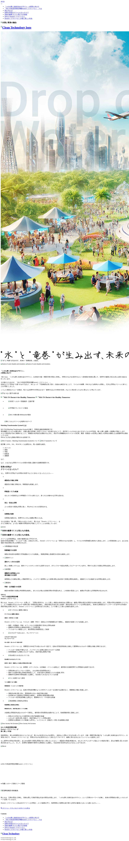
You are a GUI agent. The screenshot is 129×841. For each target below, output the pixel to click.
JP (1, 1)
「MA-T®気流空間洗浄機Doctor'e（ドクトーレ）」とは (23, 8)
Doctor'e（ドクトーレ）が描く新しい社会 (18, 18)
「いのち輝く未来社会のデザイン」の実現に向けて (22, 6)
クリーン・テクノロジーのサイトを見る (16, 808)
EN (3, 1)
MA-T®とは (9, 10)
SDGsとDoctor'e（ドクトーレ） (15, 16)
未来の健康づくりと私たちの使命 (16, 14)
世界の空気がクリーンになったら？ (17, 12)
